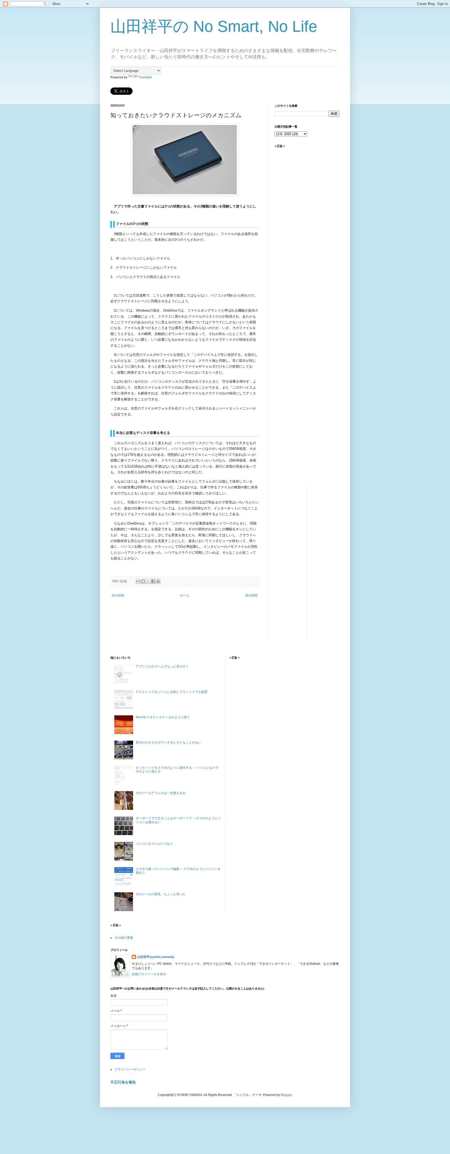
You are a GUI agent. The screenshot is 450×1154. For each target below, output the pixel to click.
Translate (145, 77)
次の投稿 (118, 595)
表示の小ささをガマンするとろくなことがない (168, 742)
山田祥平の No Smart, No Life (213, 26)
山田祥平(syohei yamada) (155, 957)
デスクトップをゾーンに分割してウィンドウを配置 (172, 692)
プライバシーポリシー (130, 1069)
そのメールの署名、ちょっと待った (161, 894)
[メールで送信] (138, 581)
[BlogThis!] (143, 581)
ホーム (184, 595)
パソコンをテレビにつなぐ (154, 844)
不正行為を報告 (123, 1082)
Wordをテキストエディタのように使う (163, 717)
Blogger (286, 1095)
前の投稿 (251, 595)
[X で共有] (148, 581)
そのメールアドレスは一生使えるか (161, 793)
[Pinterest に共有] (158, 581)
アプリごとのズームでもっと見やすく (162, 666)
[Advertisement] (307, 234)
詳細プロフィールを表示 (149, 974)
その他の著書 (123, 937)
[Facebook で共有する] (153, 581)
